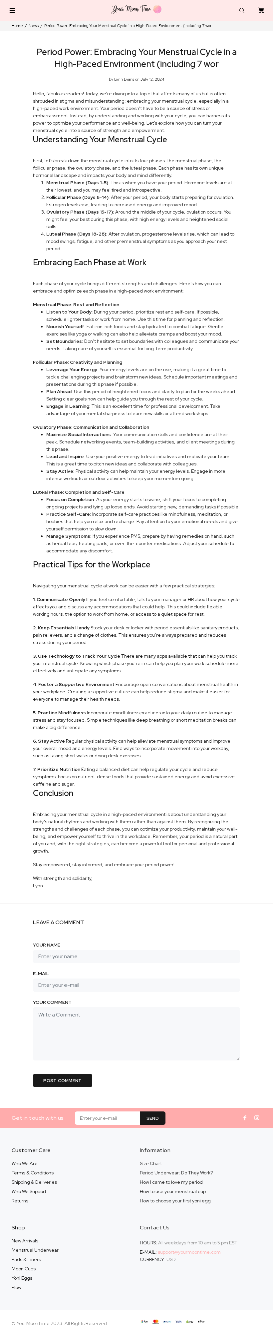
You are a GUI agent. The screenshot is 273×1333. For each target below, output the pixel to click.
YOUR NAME (46, 945)
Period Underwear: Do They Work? (176, 1173)
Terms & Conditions (33, 1173)
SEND (152, 1118)
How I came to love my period (171, 1182)
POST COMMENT (62, 1080)
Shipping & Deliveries (34, 1182)
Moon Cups (24, 1269)
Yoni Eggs (22, 1278)
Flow (16, 1287)
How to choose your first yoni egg (175, 1201)
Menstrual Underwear (35, 1250)
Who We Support (29, 1191)
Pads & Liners (26, 1259)
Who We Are (25, 1163)
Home (17, 25)
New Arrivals (25, 1241)
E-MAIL (41, 974)
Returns (20, 1201)
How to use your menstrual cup (173, 1191)
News (34, 25)
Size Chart (151, 1163)
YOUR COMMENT (52, 1002)
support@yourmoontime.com (189, 1252)
